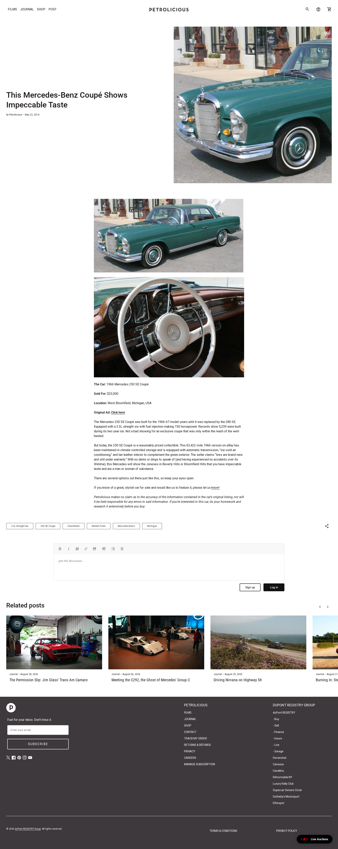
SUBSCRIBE (38, 744)
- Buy (276, 719)
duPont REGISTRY (284, 712)
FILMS (12, 9)
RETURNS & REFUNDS (197, 744)
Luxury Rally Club (283, 783)
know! (215, 487)
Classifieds (73, 526)
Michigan (152, 526)
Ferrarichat (279, 757)
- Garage (278, 751)
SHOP (41, 9)
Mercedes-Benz (126, 526)
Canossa (278, 764)
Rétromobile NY (282, 777)
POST (53, 9)
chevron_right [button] (327, 607)
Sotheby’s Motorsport (286, 796)
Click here (118, 412)
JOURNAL (27, 9)
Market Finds (99, 526)
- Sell (276, 725)
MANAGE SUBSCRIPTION (199, 764)
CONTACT (190, 732)
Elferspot (278, 803)
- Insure (277, 738)
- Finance (278, 732)
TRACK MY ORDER (195, 738)
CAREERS (190, 757)
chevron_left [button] (320, 607)
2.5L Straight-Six (19, 526)
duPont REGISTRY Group (28, 828)
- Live (276, 744)
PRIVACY (189, 751)
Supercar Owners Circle (287, 790)
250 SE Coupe (47, 526)
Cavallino (278, 770)
